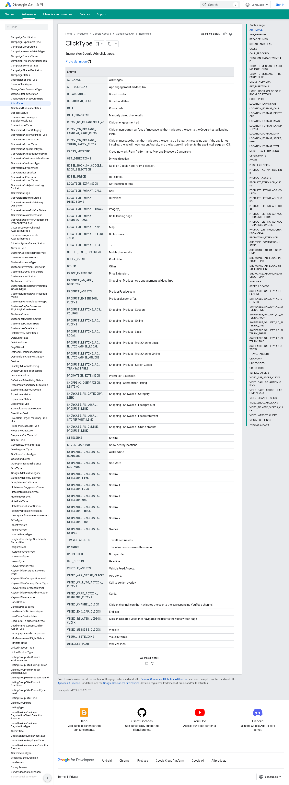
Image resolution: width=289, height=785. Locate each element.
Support (102, 14)
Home (68, 33)
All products (219, 760)
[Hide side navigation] (47, 778)
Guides (10, 14)
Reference (29, 14)
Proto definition (76, 61)
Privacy (73, 776)
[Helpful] (225, 34)
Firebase (142, 760)
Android (107, 760)
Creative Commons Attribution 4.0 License (164, 679)
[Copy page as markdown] (109, 44)
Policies (84, 14)
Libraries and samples (57, 14)
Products (82, 33)
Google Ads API (102, 33)
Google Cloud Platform (170, 760)
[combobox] (220, 4)
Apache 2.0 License (69, 683)
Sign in (279, 4)
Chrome (125, 760)
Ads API (35, 4)
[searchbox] (26, 27)
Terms (62, 776)
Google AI (198, 760)
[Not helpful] (231, 34)
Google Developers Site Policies (121, 683)
